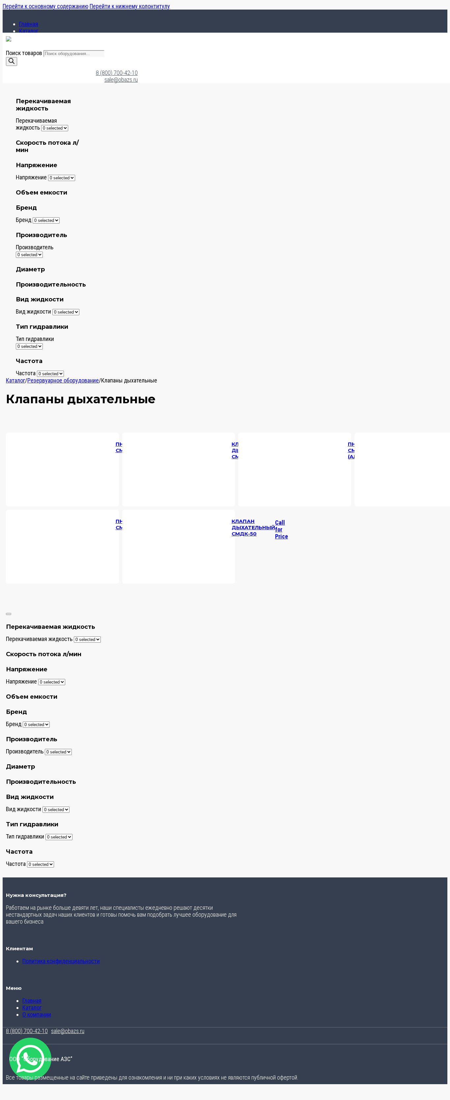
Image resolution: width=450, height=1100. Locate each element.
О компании (36, 1014)
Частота (26, 373)
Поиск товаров (24, 52)
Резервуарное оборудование (63, 380)
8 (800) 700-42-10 (117, 72)
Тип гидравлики (35, 338)
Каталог (28, 30)
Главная (28, 23)
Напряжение (31, 177)
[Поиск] (11, 61)
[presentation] (294, 547)
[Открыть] (8, 614)
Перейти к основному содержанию (45, 6)
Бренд (23, 219)
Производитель (34, 247)
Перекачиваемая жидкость (36, 124)
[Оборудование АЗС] (8, 39)
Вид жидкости (33, 311)
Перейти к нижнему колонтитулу (130, 6)
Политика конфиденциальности (61, 961)
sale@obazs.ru (121, 79)
